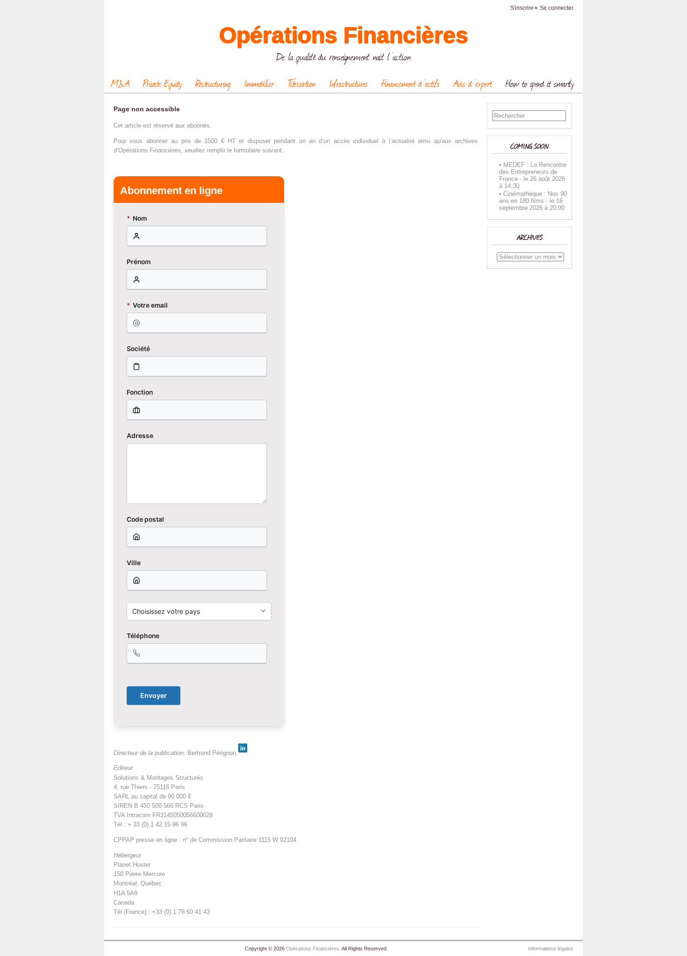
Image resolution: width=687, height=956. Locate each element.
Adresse (140, 435)
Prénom (138, 262)
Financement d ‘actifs (410, 83)
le (525, 178)
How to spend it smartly (540, 83)
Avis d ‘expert (472, 83)
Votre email (147, 305)
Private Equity (162, 83)
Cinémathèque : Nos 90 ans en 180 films (533, 197)
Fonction (140, 392)
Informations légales (550, 948)
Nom (137, 218)
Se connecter (556, 8)
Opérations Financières (343, 35)
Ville (134, 563)
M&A (120, 83)
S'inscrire (522, 8)
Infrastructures (348, 83)
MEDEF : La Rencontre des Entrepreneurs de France (532, 171)
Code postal (145, 519)
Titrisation (301, 83)
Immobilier (259, 83)
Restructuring (212, 83)
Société (138, 348)
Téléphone (143, 636)
